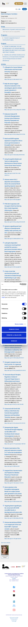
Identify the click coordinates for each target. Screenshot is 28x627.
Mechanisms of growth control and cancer (14, 29)
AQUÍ (3, 297)
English (19, 9)
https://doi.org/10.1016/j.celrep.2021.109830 (14, 109)
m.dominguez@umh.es (10, 23)
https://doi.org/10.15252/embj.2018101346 (14, 154)
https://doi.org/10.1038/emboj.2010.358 (13, 518)
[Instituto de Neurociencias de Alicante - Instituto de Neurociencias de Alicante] (6, 3)
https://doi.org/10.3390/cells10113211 (13, 79)
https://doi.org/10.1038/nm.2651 (12, 466)
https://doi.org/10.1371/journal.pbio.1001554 (14, 444)
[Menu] (25, 3)
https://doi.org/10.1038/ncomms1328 (13, 501)
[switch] (24, 309)
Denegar (14, 341)
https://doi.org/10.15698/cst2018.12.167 (13, 238)
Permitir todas (14, 329)
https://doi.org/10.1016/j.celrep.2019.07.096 (14, 134)
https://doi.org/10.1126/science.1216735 (13, 483)
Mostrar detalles (19, 324)
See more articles (5, 542)
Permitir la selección (14, 335)
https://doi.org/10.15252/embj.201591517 (14, 358)
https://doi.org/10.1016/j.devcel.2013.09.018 (14, 423)
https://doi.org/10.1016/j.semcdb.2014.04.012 (15, 370)
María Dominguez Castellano (9, 14)
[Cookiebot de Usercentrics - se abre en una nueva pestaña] (20, 284)
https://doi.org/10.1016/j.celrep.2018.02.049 (14, 222)
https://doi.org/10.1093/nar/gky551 (12, 199)
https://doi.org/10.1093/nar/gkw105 (12, 267)
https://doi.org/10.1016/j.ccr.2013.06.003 (13, 404)
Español (17, 9)
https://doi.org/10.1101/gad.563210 (12, 538)
